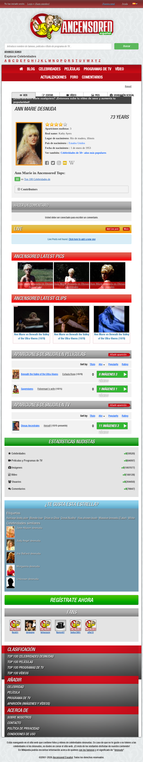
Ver (25, 95)
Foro (74, 77)
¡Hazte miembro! (42, 4)
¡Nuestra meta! (108, 4)
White (131, 517)
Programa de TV (18, 698)
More (126, 229)
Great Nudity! (68, 517)
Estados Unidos (77, 143)
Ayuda (125, 4)
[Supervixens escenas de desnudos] (16, 389)
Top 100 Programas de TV (25, 668)
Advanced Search (12, 52)
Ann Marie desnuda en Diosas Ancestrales (35, 285)
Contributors (29, 189)
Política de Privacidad (23, 729)
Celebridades (50, 69)
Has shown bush (87, 517)
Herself (47, 425)
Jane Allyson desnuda (29, 527)
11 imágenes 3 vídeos (109, 426)
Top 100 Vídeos (17, 673)
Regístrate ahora (71, 600)
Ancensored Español (63, 757)
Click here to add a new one (82, 239)
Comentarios (92, 77)
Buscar (126, 46)
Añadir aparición (118, 354)
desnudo (119, 749)
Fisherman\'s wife (46, 388)
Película (13, 692)
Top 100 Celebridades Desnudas (30, 656)
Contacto (14, 723)
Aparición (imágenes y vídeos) (28, 704)
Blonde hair (36, 517)
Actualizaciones (53, 77)
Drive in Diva (51, 517)
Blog (31, 69)
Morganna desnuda (28, 566)
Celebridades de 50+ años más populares (83, 152)
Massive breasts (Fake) (113, 517)
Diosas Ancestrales (30, 425)
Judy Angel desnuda (28, 540)
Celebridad (15, 687)
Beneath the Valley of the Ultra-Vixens (39, 374)
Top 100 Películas (20, 662)
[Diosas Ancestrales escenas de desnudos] (16, 425)
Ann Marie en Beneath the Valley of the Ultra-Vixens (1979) (31, 336)
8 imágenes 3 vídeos (108, 375)
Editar (49, 95)
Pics (97, 95)
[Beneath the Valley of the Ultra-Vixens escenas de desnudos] (16, 374)
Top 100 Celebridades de (37, 179)
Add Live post (112, 229)
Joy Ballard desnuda (29, 553)
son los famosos (87, 749)
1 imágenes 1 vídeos (108, 390)
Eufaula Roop (68, 374)
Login (30, 4)
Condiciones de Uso (21, 734)
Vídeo (119, 69)
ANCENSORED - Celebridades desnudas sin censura (72, 26)
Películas (72, 69)
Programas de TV (97, 69)
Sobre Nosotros (19, 717)
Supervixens (27, 388)
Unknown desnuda (28, 578)
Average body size (17, 517)
